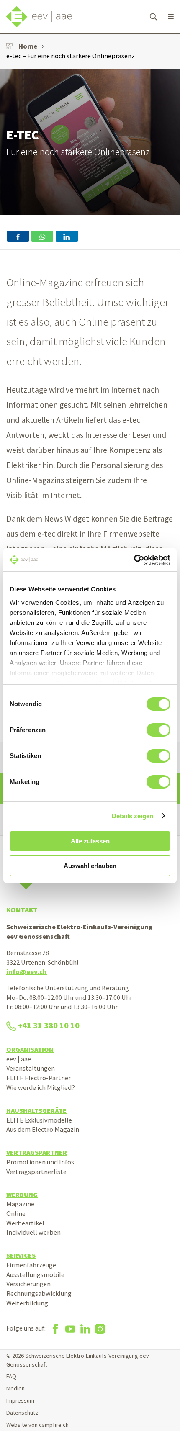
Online (16, 1213)
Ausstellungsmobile (35, 1274)
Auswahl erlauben (90, 865)
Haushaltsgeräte (36, 1110)
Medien (15, 1388)
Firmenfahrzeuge (31, 1265)
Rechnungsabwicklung (39, 1293)
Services (21, 1255)
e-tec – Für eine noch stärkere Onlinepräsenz (70, 55)
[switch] (158, 730)
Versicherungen (28, 1283)
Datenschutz (22, 1412)
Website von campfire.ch (37, 1424)
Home (27, 46)
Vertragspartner (36, 1152)
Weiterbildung (27, 1303)
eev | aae (18, 1059)
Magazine (20, 1204)
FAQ (11, 1376)
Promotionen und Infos (40, 1162)
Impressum (20, 1400)
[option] (90, 142)
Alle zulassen (90, 841)
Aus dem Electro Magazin (42, 1129)
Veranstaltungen (30, 1068)
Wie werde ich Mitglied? (40, 1087)
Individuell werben (33, 1232)
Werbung (22, 1194)
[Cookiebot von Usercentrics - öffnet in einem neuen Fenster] (133, 560)
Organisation (30, 1049)
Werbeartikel (25, 1223)
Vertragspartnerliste (36, 1171)
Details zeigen (132, 816)
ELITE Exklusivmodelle (39, 1120)
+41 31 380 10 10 (49, 1025)
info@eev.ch (26, 971)
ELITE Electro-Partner (38, 1078)
